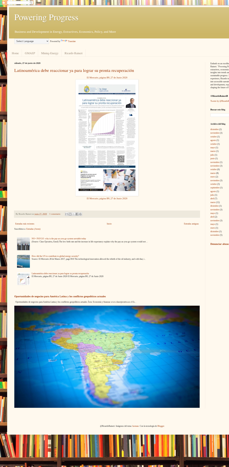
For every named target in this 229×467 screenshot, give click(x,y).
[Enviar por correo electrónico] (67, 214)
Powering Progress (46, 17)
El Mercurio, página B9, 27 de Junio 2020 (107, 77)
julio (212, 155)
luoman (135, 426)
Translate (72, 41)
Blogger (160, 426)
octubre (213, 136)
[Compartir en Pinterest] (80, 214)
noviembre (214, 133)
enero (212, 176)
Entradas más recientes (24, 224)
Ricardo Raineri (73, 53)
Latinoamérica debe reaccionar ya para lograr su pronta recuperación (74, 70)
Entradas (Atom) (33, 229)
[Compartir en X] (73, 214)
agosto (213, 140)
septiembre (215, 187)
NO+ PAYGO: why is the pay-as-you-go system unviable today (59, 238)
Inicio (109, 224)
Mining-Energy (50, 53)
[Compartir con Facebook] (77, 214)
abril (212, 198)
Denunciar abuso (219, 244)
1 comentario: (55, 214)
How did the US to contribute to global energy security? (55, 256)
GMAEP (30, 53)
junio (212, 158)
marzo (213, 151)
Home (15, 53)
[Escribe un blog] (70, 214)
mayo (212, 147)
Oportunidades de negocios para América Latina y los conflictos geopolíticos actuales (60, 296)
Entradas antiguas (191, 224)
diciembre (214, 129)
